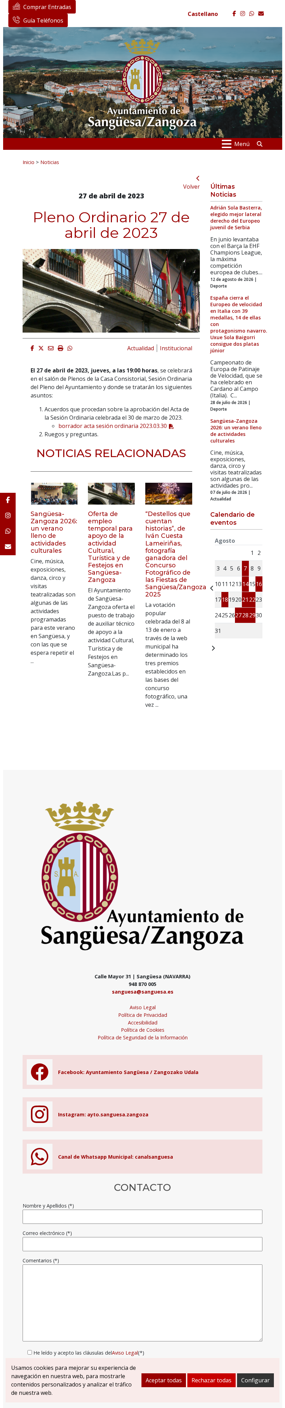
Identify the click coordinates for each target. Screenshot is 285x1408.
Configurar (255, 1380)
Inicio (28, 161)
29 (252, 615)
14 (245, 584)
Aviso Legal (143, 1007)
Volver (191, 186)
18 (225, 599)
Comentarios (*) (41, 1260)
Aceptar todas (164, 1380)
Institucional (176, 348)
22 (252, 599)
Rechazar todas (211, 1380)
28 (245, 615)
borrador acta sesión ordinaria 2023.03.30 (112, 426)
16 (259, 584)
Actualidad (140, 348)
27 (238, 615)
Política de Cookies (142, 1030)
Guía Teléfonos (43, 20)
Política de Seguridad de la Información (143, 1037)
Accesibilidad (142, 1022)
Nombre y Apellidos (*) (48, 1205)
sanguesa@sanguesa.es (142, 991)
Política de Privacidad (142, 1015)
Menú (242, 144)
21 (245, 599)
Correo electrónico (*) (47, 1233)
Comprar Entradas (47, 7)
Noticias (49, 161)
